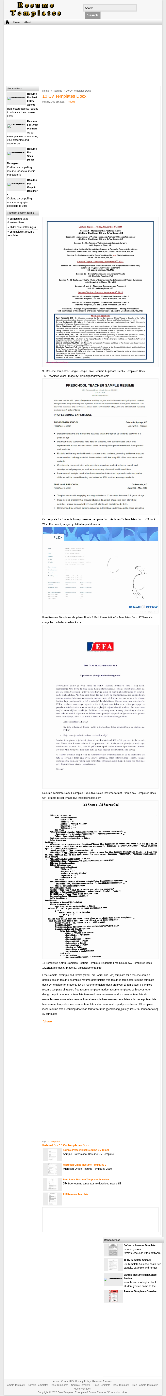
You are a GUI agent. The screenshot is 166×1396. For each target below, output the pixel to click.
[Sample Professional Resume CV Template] (52, 1159)
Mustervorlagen (82, 1388)
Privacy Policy (83, 1381)
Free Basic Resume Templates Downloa (86, 1179)
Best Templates (59, 1385)
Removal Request (102, 1381)
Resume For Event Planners (32, 125)
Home (16, 22)
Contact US (67, 1381)
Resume (57, 90)
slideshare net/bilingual (23, 227)
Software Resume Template (139, 1245)
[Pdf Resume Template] (52, 1204)
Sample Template (15, 1385)
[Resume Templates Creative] (113, 1301)
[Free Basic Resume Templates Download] (52, 1189)
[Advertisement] (80, 54)
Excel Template (102, 1385)
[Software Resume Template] (113, 1255)
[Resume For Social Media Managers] (16, 151)
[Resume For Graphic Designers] (16, 182)
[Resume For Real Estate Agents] (16, 96)
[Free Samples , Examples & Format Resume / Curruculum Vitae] (35, 17)
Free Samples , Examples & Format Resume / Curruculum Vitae (92, 1392)
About (27, 22)
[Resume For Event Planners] (16, 124)
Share (47, 1021)
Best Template (121, 1385)
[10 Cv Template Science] (113, 1269)
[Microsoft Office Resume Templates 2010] (52, 1174)
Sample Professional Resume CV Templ (86, 1150)
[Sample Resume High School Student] (113, 1277)
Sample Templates (38, 1385)
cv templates (54, 1141)
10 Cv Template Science (137, 1260)
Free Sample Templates (145, 1385)
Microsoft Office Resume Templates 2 (84, 1164)
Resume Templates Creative (140, 1291)
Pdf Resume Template (75, 1194)
